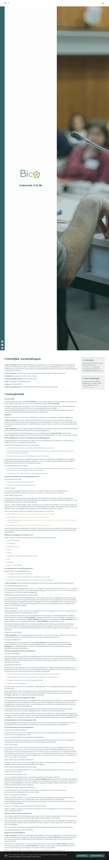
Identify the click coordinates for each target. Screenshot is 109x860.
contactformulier (88, 367)
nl (8, 3)
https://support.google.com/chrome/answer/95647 (33, 517)
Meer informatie (96, 855)
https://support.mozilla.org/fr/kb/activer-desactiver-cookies (35, 514)
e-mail (73, 628)
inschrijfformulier (88, 387)
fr (5, 3)
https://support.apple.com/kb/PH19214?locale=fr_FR (32, 525)
